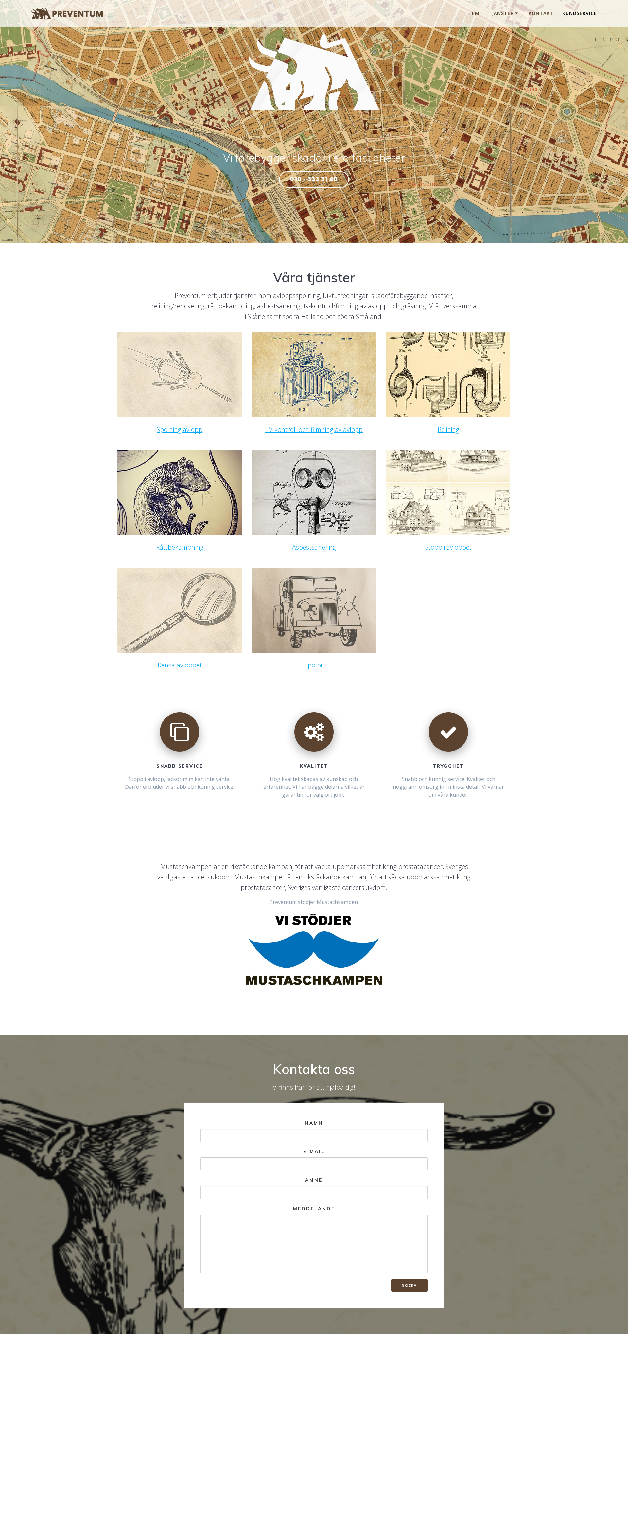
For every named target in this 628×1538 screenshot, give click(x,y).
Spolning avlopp (179, 429)
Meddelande (314, 1209)
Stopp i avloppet (448, 547)
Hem (474, 13)
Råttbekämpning (179, 547)
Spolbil (314, 665)
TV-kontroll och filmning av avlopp (314, 429)
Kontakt (541, 13)
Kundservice (579, 13)
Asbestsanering (314, 547)
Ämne (314, 1180)
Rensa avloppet (180, 665)
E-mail (314, 1151)
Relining (448, 429)
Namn (314, 1123)
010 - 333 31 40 (314, 179)
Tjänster (501, 13)
